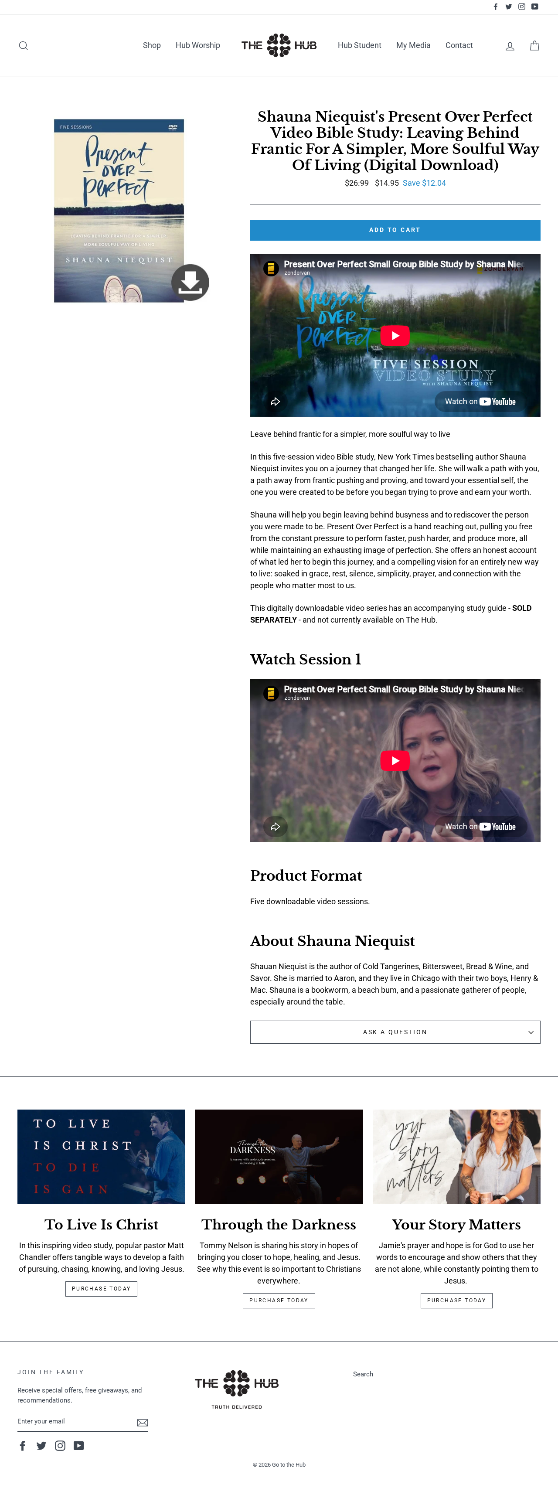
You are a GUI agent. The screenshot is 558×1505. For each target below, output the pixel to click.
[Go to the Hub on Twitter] (41, 1445)
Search (363, 1374)
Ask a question (395, 1032)
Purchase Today (101, 1289)
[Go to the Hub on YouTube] (79, 1445)
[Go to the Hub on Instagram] (60, 1445)
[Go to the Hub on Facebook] (22, 1445)
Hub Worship (198, 45)
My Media (413, 45)
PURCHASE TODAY (457, 1300)
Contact (459, 45)
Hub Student (359, 45)
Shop (152, 45)
